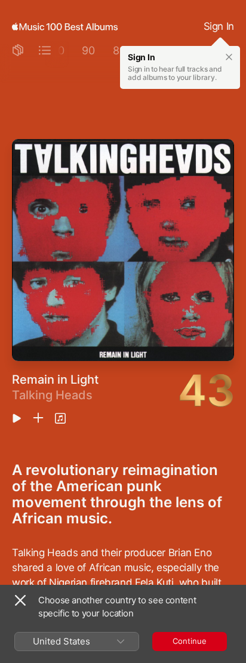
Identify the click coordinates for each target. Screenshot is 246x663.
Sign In (219, 26)
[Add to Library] (38, 418)
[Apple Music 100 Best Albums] (65, 27)
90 (88, 50)
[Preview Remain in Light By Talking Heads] (16, 419)
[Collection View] (17, 51)
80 (119, 50)
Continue (190, 641)
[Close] (20, 600)
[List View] (44, 51)
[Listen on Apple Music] (60, 418)
